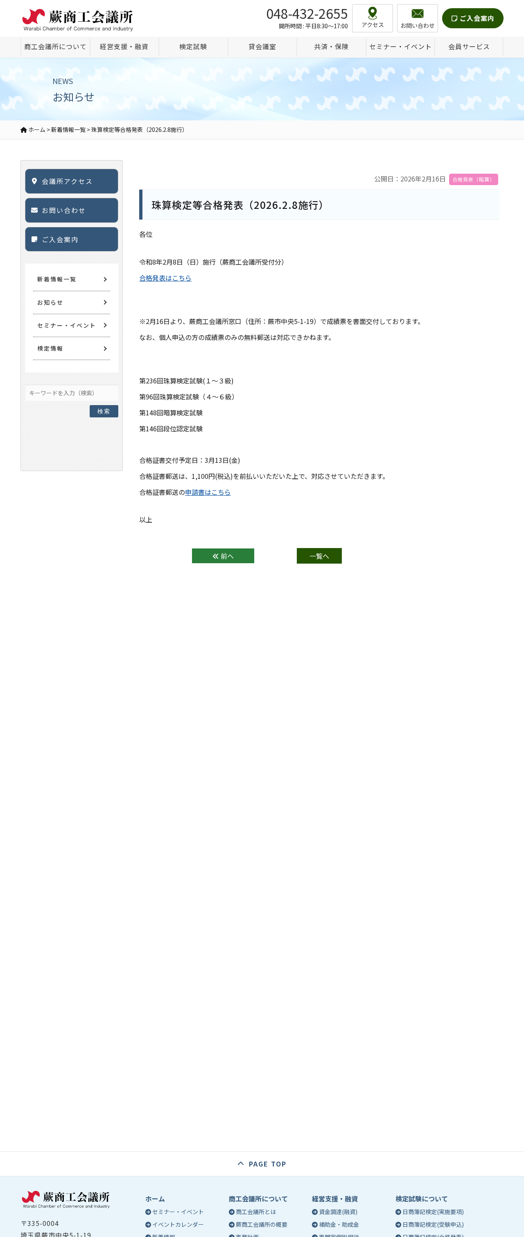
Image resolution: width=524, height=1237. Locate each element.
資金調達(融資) (338, 1212)
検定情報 (50, 348)
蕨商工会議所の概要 (261, 1224)
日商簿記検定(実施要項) (433, 1212)
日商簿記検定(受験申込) (433, 1224)
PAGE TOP (268, 1164)
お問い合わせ (64, 210)
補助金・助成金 (339, 1224)
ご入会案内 (476, 18)
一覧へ (319, 556)
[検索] (104, 391)
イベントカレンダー (178, 1224)
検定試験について (421, 1198)
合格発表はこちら (165, 278)
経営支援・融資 (335, 1198)
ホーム (155, 1198)
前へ (226, 556)
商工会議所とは (256, 1212)
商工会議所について (258, 1198)
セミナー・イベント (66, 325)
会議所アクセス (67, 181)
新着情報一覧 (57, 279)
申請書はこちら (208, 492)
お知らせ (50, 302)
